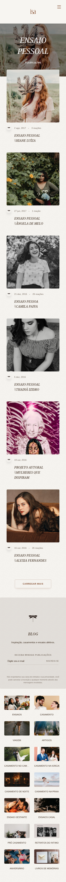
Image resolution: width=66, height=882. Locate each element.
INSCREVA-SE (52, 661)
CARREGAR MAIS (33, 584)
